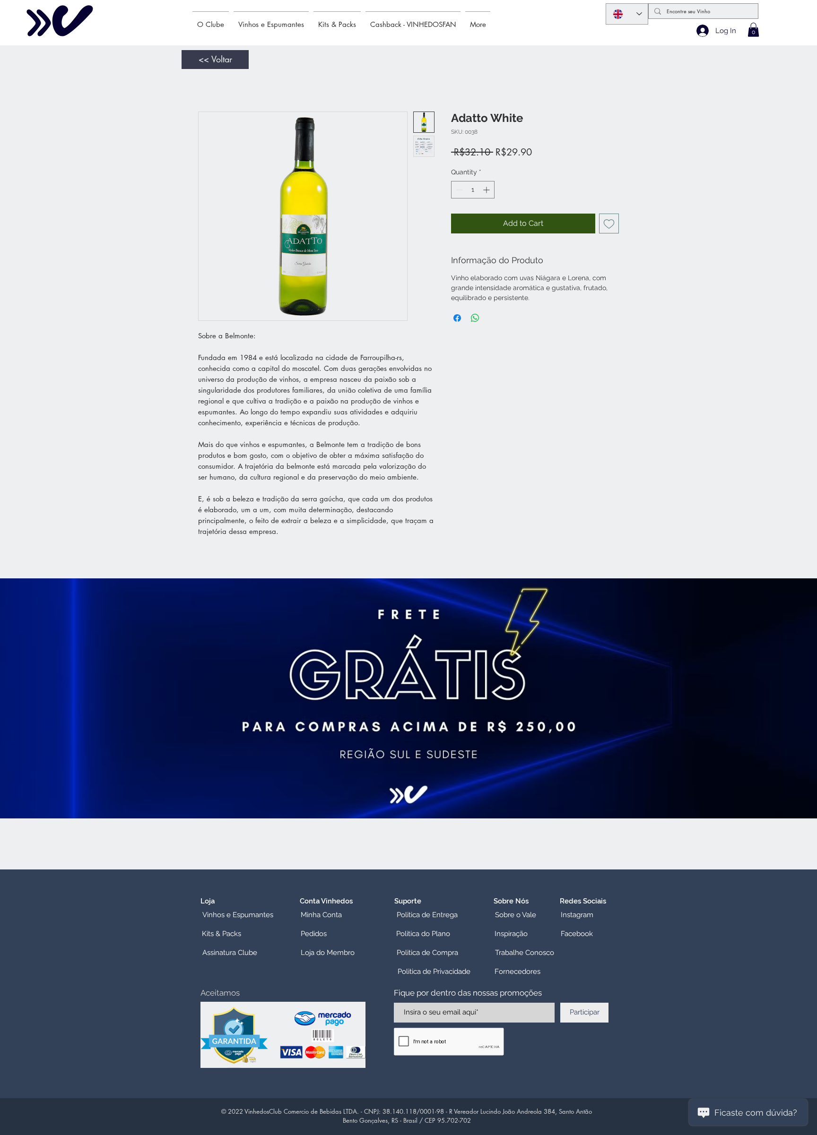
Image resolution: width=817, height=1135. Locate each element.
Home (209, 79)
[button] (753, 30)
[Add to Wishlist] (609, 225)
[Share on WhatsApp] (475, 320)
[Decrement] (458, 191)
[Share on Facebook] (457, 320)
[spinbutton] (472, 191)
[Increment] (487, 191)
